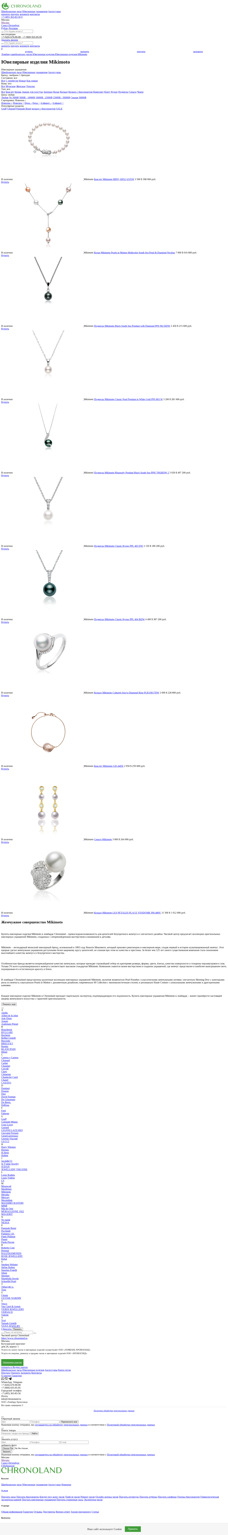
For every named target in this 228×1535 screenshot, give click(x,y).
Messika (5, 1194)
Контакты (36, 1373)
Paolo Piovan (7, 1242)
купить (29, 51)
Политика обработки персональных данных (114, 1411)
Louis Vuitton (8, 1178)
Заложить (26, 1373)
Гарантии (17, 1375)
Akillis (4, 1012)
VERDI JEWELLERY (12, 1309)
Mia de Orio (7, 1208)
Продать (5, 1373)
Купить (5, 182)
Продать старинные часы (69, 1499)
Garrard (5, 1127)
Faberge (5, 1113)
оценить (5, 14)
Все (3, 80)
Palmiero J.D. (8, 1233)
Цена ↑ (36, 103)
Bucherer (5, 1035)
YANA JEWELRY (10, 1326)
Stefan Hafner (8, 1267)
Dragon (5, 1091)
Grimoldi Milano (9, 1122)
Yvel (3, 1320)
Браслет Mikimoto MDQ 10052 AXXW (114, 179)
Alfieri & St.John (9, 1015)
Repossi (5, 1250)
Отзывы (38, 1511)
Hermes (5, 1150)
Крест (107, 92)
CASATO (6, 1082)
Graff (4, 108)
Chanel (4, 1080)
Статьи (95, 1511)
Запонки (48, 92)
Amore (4, 1021)
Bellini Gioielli (8, 1038)
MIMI (4, 1205)
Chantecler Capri (9, 1077)
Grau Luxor (7, 1124)
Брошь (18, 92)
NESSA (5, 1222)
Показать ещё (9, 1004)
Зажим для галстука (32, 92)
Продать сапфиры (167, 1497)
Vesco (4, 1303)
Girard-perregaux (9, 1136)
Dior (3, 1094)
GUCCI (5, 1141)
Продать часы (8, 1497)
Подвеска (123, 92)
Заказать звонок (9, 40)
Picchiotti (5, 1231)
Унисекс (30, 86)
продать (15, 14)
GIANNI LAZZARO (12, 1130)
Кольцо (64, 92)
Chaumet (5, 1066)
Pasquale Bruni (23, 108)
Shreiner (5, 1275)
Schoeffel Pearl (8, 1281)
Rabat (4, 1259)
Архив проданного (81, 1511)
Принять (133, 1529)
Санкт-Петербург (10, 25)
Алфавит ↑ (58, 103)
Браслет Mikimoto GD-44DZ (108, 766)
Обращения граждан (12, 1362)
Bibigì (4, 1052)
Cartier (4, 1063)
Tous (3, 1289)
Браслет (10, 92)
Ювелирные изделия (33, 1370)
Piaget (4, 1239)
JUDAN (5, 1166)
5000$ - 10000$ (27, 97)
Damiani (5, 1088)
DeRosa (5, 1105)
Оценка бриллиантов (188, 1497)
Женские (21, 86)
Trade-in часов (72, 1497)
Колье (56, 92)
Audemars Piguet (9, 1024)
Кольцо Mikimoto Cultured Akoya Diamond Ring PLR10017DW (126, 692)
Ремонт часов (87, 1497)
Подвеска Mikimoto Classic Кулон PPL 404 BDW (119, 619)
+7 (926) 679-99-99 (11, 37)
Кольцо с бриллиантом (80, 92)
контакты (35, 14)
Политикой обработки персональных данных (131, 1424)
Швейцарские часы (11, 11)
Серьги (132, 92)
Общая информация (11, 1511)
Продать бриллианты (27, 1497)
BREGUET (7, 1043)
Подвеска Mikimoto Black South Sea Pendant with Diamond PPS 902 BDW (132, 326)
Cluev (4, 1071)
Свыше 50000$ (78, 97)
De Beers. (6, 1102)
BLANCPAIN (8, 1049)
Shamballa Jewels (10, 1278)
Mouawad (6, 1186)
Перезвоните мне (69, 1422)
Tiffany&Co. (7, 1287)
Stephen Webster (9, 1264)
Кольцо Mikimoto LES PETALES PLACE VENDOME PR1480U (127, 912)
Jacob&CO (6, 1161)
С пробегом (12, 80)
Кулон (114, 92)
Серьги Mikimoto (103, 839)
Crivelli (5, 1068)
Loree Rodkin (8, 1175)
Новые (22, 80)
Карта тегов (64, 1370)
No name (5, 1219)
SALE (59, 108)
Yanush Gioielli (8, 1323)
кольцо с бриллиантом (44, 108)
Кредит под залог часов (52, 1497)
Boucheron (6, 1029)
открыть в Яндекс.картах (14, 1367)
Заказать (6, 1451)
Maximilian (6, 1200)
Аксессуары (54, 11)
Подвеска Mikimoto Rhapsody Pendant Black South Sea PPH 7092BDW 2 (131, 472)
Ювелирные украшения (34, 11)
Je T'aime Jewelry (10, 1164)
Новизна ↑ (18, 103)
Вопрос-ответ (63, 1511)
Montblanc (6, 1189)
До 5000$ (14, 97)
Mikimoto (6, 1191)
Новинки (66, 1484)
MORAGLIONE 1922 (12, 1211)
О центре (6, 1375)
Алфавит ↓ (46, 103)
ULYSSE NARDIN (11, 1298)
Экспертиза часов (93, 1499)
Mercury (5, 1197)
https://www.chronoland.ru (14, 1338)
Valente (5, 1315)
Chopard (11, 108)
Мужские (11, 86)
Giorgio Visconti (9, 1138)
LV (2, 1180)
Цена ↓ (28, 103)
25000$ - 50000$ (61, 97)
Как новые (32, 80)
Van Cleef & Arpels (10, 1306)
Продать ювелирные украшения (39, 1499)
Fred (3, 1110)
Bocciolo (5, 1040)
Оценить (15, 1373)
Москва (5, 22)
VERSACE (7, 1312)
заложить (24, 14)
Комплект (98, 92)
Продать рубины (148, 1497)
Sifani (4, 1273)
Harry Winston (8, 1147)
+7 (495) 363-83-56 (11, 17)
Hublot (4, 1155)
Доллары (13, 28)
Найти (34, 1433)
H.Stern (5, 1152)
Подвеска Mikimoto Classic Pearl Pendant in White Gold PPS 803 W (128, 399)
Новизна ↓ (6, 103)
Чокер (140, 92)
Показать (17, 1329)
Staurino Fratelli (9, 1270)
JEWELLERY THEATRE (14, 1169)
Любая (4, 97)
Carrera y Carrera (9, 1057)
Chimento (6, 1074)
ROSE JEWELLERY (12, 1256)
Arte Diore (6, 1018)
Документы (49, 1511)
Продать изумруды (129, 1497)
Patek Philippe (8, 1236)
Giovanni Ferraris (9, 1133)
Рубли (4, 28)
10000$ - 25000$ (44, 97)
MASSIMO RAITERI (12, 1203)
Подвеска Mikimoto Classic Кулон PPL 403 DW (118, 546)
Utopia (4, 1295)
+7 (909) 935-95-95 (32, 37)
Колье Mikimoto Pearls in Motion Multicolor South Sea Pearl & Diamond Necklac (134, 252)
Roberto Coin (8, 1247)
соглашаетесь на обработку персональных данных (61, 1424)
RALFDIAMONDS (11, 1253)
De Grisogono (8, 1099)
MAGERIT (7, 1214)
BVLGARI (7, 1032)
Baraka (4, 1046)
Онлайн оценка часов (106, 1497)
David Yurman (8, 1096)
